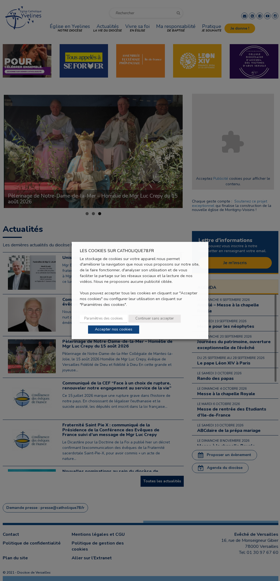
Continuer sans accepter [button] (154, 318)
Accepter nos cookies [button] (113, 329)
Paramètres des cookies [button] (103, 318)
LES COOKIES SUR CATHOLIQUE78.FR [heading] (117, 251)
